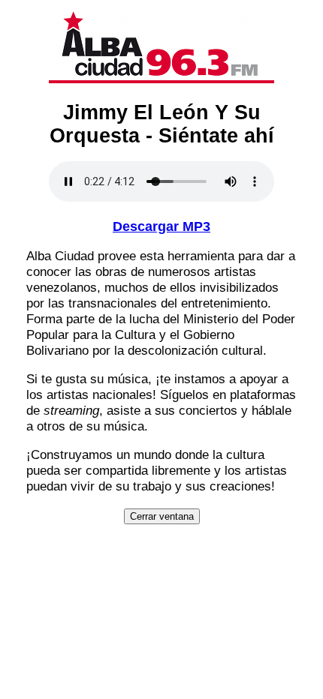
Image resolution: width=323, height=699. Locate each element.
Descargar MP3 (161, 226)
